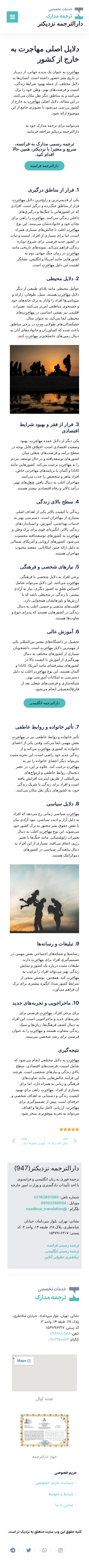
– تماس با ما (66, 1505)
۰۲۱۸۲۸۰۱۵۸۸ (60, 1333)
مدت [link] (39, 324)
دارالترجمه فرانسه (44, 166)
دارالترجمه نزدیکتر (60, 23)
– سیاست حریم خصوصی (56, 1483)
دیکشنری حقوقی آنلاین (61, 1257)
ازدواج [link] (35, 772)
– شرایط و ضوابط (62, 1494)
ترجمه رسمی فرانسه (63, 1245)
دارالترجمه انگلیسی (44, 703)
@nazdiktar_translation (46, 1209)
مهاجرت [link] (73, 72)
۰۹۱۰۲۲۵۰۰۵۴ (58, 1339)
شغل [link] (31, 482)
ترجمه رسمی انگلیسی (62, 1251)
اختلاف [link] (37, 447)
